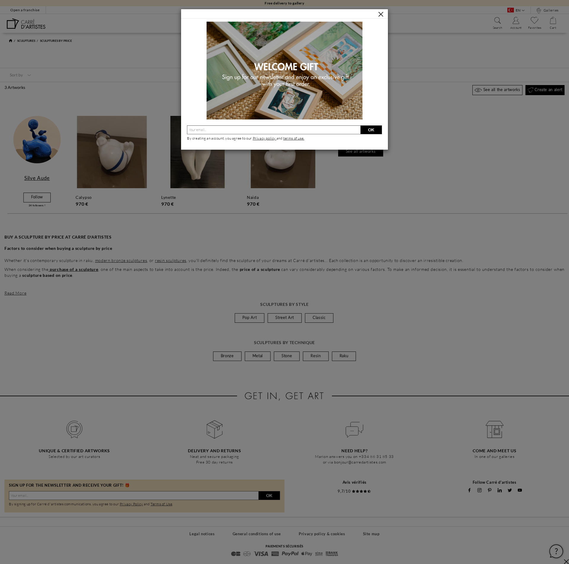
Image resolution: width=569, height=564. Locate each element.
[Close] (380, 14)
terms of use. (293, 138)
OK (371, 129)
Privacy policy (264, 138)
